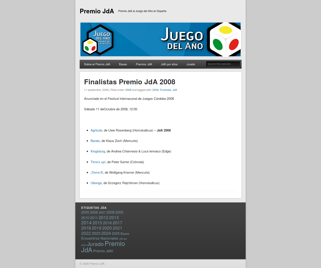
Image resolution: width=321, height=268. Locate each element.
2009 (119, 212)
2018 (86, 228)
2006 (94, 212)
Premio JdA (97, 10)
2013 (114, 217)
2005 (85, 212)
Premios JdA (144, 64)
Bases (123, 64)
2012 (103, 217)
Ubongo (96, 182)
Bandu (95, 140)
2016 (107, 222)
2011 (94, 217)
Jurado (190, 64)
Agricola (96, 130)
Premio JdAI (103, 250)
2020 (107, 228)
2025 (116, 233)
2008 (128, 90)
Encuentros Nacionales (99, 238)
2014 (86, 222)
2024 (106, 233)
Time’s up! (98, 161)
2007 (102, 212)
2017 (117, 222)
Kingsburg (98, 151)
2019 (96, 228)
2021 (117, 228)
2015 (97, 222)
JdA (175, 90)
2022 (86, 233)
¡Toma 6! (97, 172)
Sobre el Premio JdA (97, 64)
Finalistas (165, 90)
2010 (85, 217)
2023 (96, 233)
